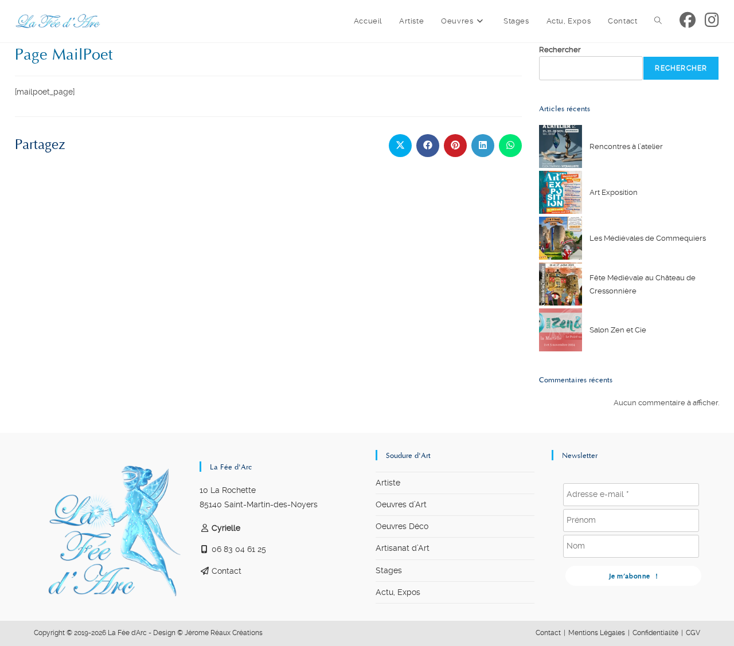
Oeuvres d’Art (401, 504)
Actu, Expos (398, 592)
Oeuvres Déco (402, 526)
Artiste (388, 482)
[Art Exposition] (560, 192)
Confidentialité (655, 633)
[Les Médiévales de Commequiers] (560, 238)
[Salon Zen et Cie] (560, 329)
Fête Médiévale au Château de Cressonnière (642, 284)
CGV (693, 633)
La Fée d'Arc (127, 633)
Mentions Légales (596, 633)
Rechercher (560, 49)
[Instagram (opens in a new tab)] (712, 20)
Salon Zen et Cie (617, 330)
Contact (226, 570)
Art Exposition (613, 192)
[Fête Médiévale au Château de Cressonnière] (560, 284)
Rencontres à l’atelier (626, 146)
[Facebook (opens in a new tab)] (687, 20)
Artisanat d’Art (403, 548)
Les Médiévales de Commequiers (647, 238)
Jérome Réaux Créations (224, 633)
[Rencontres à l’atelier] (560, 146)
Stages (389, 570)
